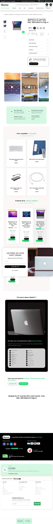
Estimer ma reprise (34, 63)
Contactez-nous (49, 1)
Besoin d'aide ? (38, 494)
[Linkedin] (11, 444)
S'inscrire (37, 503)
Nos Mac (4, 482)
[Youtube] (14, 444)
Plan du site (37, 493)
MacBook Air (5, 490)
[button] (4, 38)
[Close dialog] (51, 249)
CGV (36, 486)
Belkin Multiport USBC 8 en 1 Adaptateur (16, 188)
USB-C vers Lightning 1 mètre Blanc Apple (37, 188)
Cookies (37, 490)
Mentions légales (38, 487)
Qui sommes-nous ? (23, 487)
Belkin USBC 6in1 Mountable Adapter (36, 159)
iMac (3, 486)
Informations (38, 482)
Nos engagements (23, 482)
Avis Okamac (21, 486)
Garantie (20, 489)
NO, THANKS (15, 270)
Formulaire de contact (13, 473)
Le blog (20, 490)
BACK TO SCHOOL (6, 494)
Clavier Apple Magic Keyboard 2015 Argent (16, 160)
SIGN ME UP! (15, 266)
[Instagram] (7, 444)
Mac (3, 487)
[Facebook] (4, 444)
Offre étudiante (38, 491)
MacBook (4, 489)
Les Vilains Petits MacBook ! (8, 493)
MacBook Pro (5, 491)
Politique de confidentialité (40, 489)
